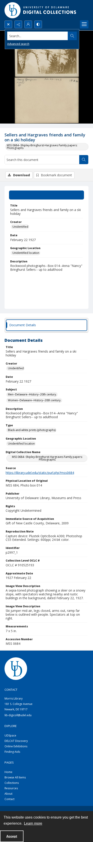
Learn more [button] (33, 823)
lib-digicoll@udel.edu (18, 715)
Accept (11, 836)
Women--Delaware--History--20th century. (34, 400)
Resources (11, 788)
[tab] (46, 195)
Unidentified (20, 227)
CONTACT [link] (11, 690)
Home (8, 772)
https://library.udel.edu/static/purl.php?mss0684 (40, 472)
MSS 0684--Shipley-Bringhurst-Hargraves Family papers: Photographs (42, 146)
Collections (12, 783)
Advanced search (18, 44)
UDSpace (10, 735)
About (8, 794)
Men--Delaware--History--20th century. (32, 394)
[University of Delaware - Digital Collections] (41, 10)
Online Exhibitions (16, 746)
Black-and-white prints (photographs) (32, 430)
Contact (9, 799)
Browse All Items (15, 777)
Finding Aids (12, 752)
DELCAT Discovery (16, 741)
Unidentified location (25, 253)
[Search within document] (83, 159)
